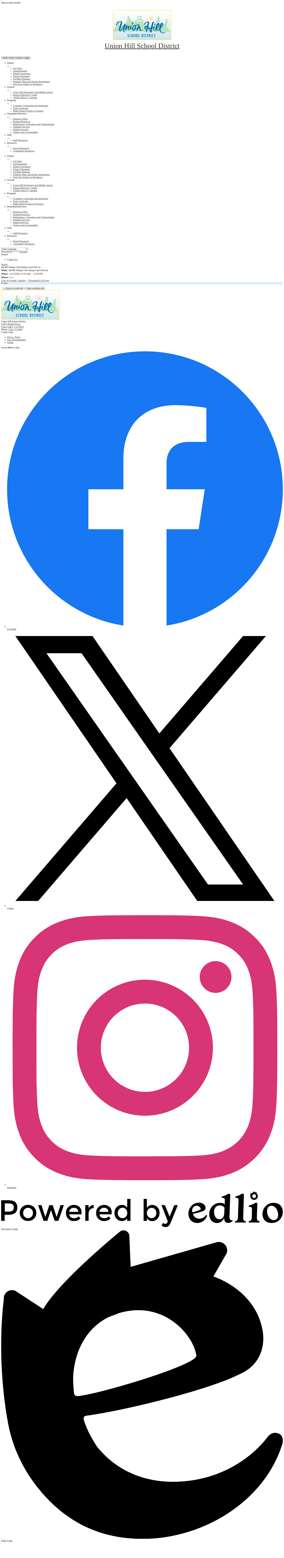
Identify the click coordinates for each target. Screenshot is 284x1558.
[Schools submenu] (8, 90)
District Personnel (21, 76)
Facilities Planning (21, 79)
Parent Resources (21, 148)
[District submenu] (8, 66)
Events (4, 283)
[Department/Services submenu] (8, 117)
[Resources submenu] (8, 146)
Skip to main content (10, 2)
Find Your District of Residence (27, 84)
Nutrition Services (21, 127)
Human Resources (21, 121)
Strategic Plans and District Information (31, 81)
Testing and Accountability (25, 132)
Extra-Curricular (20, 108)
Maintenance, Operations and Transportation (33, 124)
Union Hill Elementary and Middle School (33, 92)
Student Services (21, 129)
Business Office (20, 119)
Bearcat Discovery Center (25, 95)
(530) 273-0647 (15, 329)
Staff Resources (20, 140)
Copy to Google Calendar (13, 280)
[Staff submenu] (8, 138)
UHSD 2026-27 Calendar (25, 97)
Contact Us (12, 259)
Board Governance (22, 73)
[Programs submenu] (8, 103)
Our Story (17, 68)
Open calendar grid (35, 288)
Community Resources (23, 151)
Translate (23, 251)
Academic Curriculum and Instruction (30, 105)
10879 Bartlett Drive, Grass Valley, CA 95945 (12, 325)
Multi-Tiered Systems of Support (28, 111)
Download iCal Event (39, 280)
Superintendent (20, 71)
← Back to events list (13, 288)
